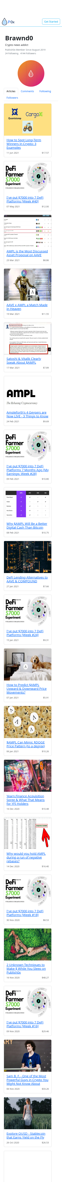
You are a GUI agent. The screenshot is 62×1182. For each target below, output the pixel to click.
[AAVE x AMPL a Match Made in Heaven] (27, 285)
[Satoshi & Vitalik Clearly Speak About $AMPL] (27, 338)
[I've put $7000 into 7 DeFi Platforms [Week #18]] (27, 891)
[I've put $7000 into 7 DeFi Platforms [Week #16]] (27, 1002)
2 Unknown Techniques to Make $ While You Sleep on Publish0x (26, 968)
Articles (11, 91)
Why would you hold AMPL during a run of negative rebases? (26, 857)
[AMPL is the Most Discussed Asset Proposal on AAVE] (27, 231)
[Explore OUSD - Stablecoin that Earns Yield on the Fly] (27, 1113)
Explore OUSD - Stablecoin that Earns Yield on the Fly (26, 1135)
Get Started (51, 21)
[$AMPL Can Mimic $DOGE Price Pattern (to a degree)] (27, 722)
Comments (27, 91)
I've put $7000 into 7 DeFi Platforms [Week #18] (25, 913)
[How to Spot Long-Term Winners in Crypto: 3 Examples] (27, 120)
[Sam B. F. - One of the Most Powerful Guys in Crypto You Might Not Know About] (27, 1056)
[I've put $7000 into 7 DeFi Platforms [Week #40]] (27, 177)
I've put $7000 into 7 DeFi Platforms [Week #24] (25, 633)
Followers (12, 97)
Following (45, 91)
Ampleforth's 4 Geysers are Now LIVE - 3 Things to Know (27, 414)
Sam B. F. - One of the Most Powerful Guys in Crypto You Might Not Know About (27, 1080)
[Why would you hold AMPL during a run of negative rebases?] (27, 833)
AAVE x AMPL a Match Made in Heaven (27, 307)
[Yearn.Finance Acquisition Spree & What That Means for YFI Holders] (27, 776)
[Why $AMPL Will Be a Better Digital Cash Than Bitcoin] (27, 503)
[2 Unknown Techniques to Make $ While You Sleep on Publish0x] (27, 944)
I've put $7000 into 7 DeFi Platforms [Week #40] (25, 199)
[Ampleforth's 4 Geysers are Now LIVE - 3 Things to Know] (27, 392)
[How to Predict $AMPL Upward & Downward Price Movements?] (27, 664)
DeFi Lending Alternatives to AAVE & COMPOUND (27, 579)
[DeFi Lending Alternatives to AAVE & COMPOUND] (27, 557)
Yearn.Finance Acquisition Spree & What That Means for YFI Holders (26, 800)
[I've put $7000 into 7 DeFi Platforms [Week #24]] (27, 611)
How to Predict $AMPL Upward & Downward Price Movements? (27, 689)
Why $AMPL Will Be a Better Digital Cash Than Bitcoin (27, 526)
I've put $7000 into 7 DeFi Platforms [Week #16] (25, 1024)
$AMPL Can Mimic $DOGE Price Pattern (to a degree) (26, 744)
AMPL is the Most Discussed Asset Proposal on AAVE (27, 253)
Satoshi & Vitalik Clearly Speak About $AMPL (24, 361)
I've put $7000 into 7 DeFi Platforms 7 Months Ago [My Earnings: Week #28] (28, 470)
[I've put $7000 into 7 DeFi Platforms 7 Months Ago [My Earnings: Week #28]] (27, 446)
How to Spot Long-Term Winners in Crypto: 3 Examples (24, 144)
